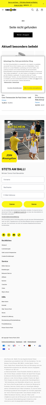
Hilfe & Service (6, 266)
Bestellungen (5, 269)
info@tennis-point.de (20, 212)
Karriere (4, 281)
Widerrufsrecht (32, 341)
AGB (25, 341)
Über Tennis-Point (7, 309)
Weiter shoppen (23, 35)
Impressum (19, 341)
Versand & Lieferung (7, 316)
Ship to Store (5, 292)
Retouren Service (6, 273)
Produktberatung (6, 324)
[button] (2, 9)
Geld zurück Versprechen (9, 252)
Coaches (4, 284)
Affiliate (4, 277)
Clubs (3, 288)
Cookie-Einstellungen (8, 256)
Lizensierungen (6, 249)
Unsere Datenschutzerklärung (10, 216)
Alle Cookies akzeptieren (32, 88)
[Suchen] (32, 9)
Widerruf (4, 245)
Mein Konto (5, 301)
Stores (3, 312)
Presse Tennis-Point (7, 327)
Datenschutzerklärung (8, 341)
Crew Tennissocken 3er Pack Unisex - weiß (16, 97)
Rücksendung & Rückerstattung (11, 320)
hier (37, 78)
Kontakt (4, 305)
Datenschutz (8, 82)
